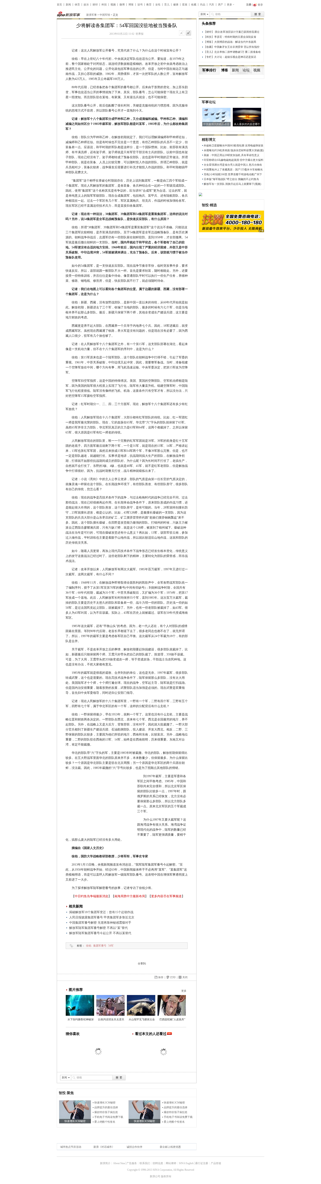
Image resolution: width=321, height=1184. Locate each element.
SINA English (186, 1163)
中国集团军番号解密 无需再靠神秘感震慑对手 (100, 922)
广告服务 (131, 1163)
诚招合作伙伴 (134, 1146)
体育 (77, 4)
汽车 (211, 4)
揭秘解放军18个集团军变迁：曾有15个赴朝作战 (101, 912)
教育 (149, 4)
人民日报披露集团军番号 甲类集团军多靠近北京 (101, 917)
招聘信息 (158, 1163)
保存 (160, 977)
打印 (173, 977)
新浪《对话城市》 (103, 1146)
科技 (104, 4)
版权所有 (166, 1176)
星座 (184, 4)
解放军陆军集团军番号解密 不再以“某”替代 (98, 928)
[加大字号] (188, 33)
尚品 (202, 4)
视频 (113, 4)
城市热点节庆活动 (70, 1146)
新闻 (68, 4)
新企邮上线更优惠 (170, 1146)
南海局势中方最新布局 (129, 896)
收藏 (193, 4)
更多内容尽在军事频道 (166, 896)
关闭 (185, 977)
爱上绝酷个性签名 (104, 1121)
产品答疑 (216, 1163)
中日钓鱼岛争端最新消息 (91, 896)
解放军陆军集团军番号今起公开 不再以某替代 (100, 933)
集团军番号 (99, 945)
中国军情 (105, 14)
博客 (131, 4)
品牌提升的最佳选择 (106, 1107)
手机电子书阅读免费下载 (108, 1117)
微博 (122, 4)
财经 (95, 4)
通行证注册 (201, 1163)
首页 (59, 4)
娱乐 (86, 4)
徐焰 (88, 945)
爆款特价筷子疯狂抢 (106, 1112)
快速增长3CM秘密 (105, 1102)
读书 (140, 4)
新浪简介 (105, 1163)
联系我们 (145, 1163)
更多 (229, 4)
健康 (175, 4)
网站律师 (171, 1163)
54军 (111, 945)
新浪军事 (91, 14)
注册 (248, 4)
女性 (157, 4)
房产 (220, 4)
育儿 (166, 4)
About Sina (119, 1163)
